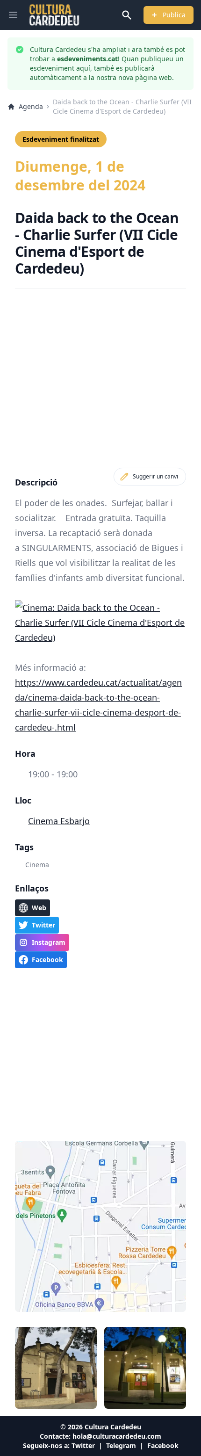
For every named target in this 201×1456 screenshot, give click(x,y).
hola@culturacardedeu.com (116, 1436)
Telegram (121, 1445)
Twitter (83, 1445)
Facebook (163, 1445)
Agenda (31, 106)
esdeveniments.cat (87, 58)
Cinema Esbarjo (59, 820)
